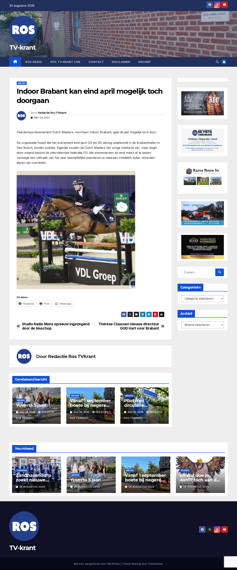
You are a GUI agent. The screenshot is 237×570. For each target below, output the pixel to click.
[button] (217, 62)
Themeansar (155, 563)
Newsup (136, 563)
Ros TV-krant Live (65, 62)
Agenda (185, 470)
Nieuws (22, 83)
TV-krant (22, 47)
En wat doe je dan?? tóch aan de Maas (199, 480)
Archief (144, 62)
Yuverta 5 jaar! (31, 405)
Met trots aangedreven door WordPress (97, 563)
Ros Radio (33, 62)
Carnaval (22, 470)
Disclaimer (121, 62)
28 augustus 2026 (32, 486)
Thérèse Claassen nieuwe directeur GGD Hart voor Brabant (129, 326)
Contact (96, 62)
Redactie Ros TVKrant (52, 112)
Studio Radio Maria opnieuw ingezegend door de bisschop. (56, 326)
